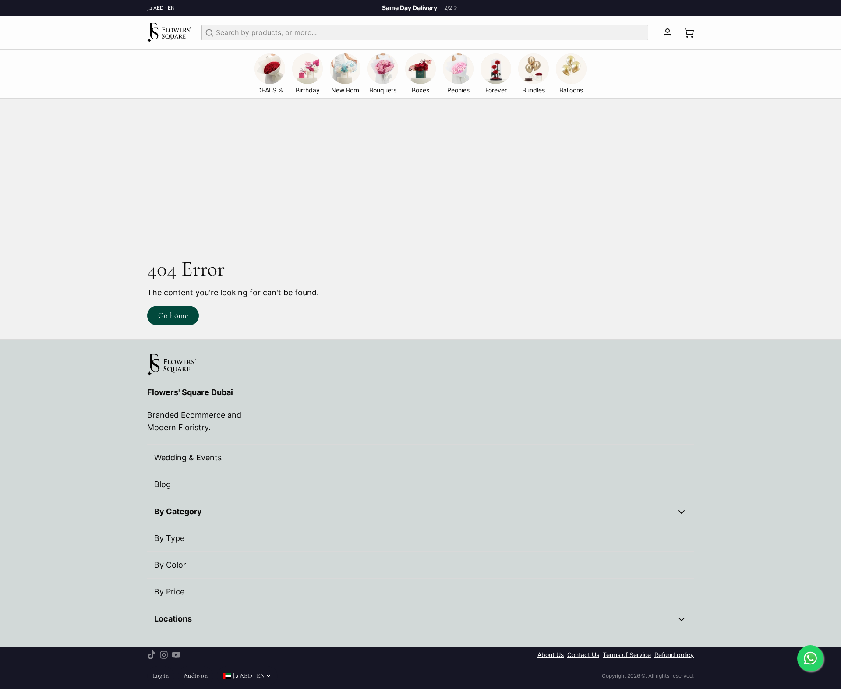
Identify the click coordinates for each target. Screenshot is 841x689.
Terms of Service (627, 654)
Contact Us (583, 654)
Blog (162, 484)
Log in (161, 675)
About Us (550, 654)
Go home (173, 315)
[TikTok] (151, 654)
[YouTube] (176, 654)
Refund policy (674, 654)
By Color (170, 564)
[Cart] (685, 33)
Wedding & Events (188, 457)
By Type (169, 538)
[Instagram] (163, 654)
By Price (169, 591)
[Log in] (664, 33)
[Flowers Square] (169, 32)
